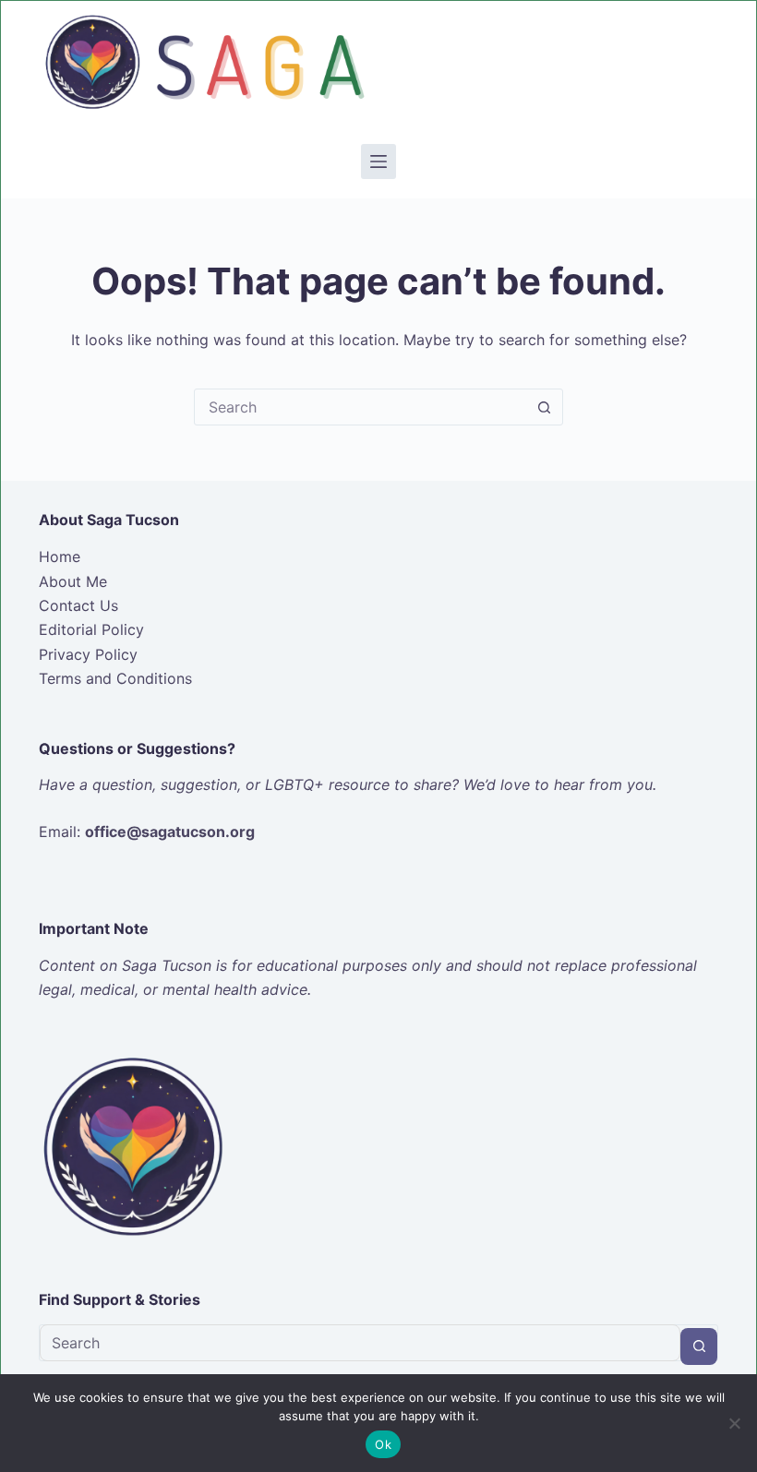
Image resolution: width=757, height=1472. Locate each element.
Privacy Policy (88, 654)
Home (59, 556)
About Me (73, 581)
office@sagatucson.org (170, 831)
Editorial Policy (91, 629)
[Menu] (378, 161)
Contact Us (78, 605)
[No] (734, 1423)
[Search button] (543, 407)
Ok (383, 1444)
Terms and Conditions (115, 678)
